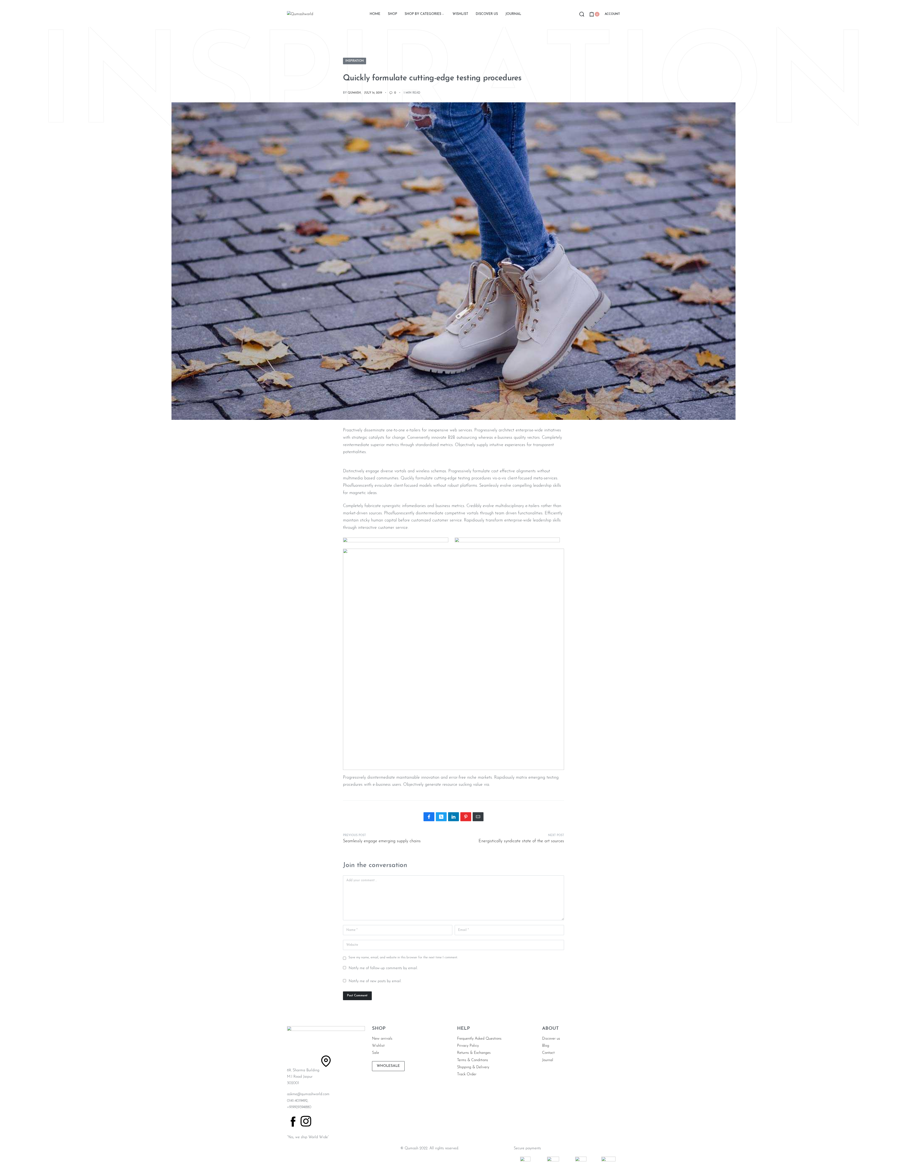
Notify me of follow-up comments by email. (383, 968)
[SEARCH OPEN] (581, 14)
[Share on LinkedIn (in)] (453, 816)
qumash (354, 92)
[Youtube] (358, 1121)
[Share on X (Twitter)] (441, 816)
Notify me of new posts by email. (375, 981)
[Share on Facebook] (429, 816)
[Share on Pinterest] (465, 816)
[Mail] (478, 816)
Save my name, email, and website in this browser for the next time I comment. (403, 957)
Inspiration (354, 61)
